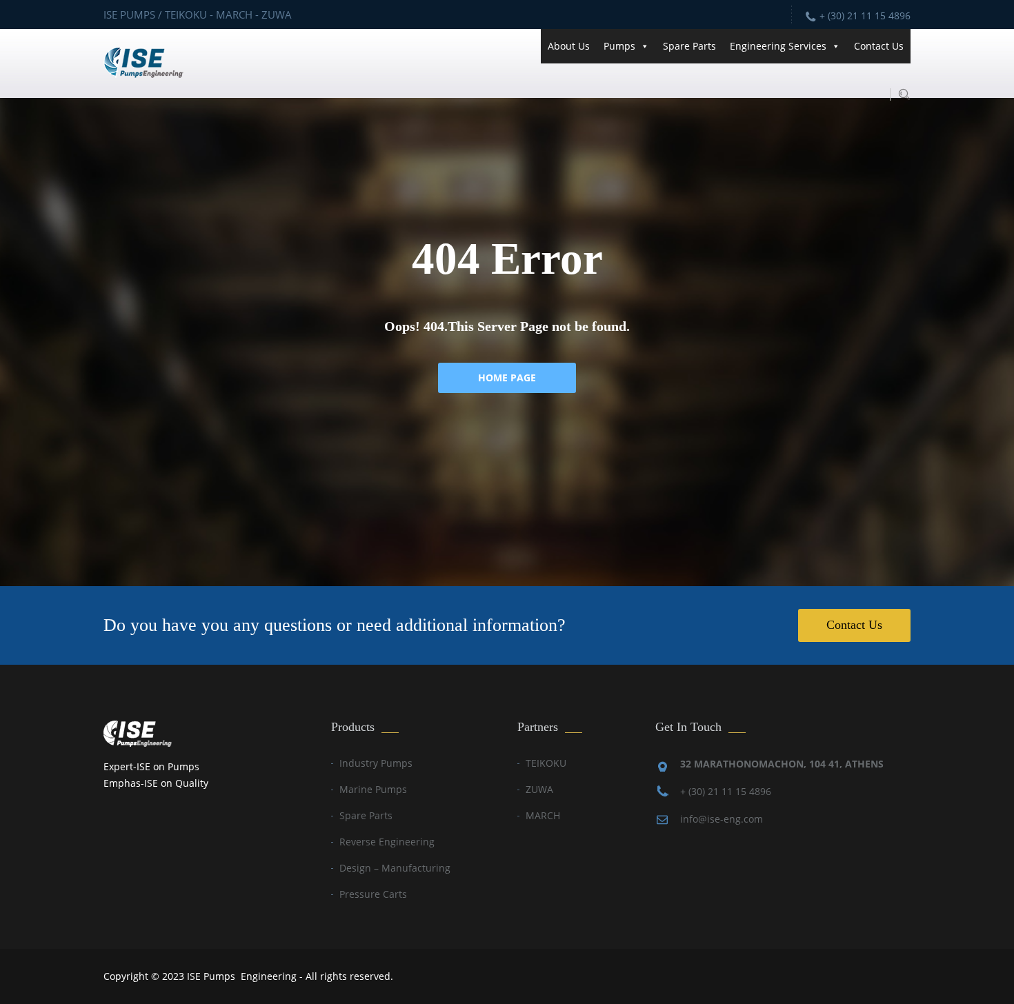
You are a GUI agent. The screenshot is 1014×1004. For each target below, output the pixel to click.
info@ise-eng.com (721, 818)
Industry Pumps (375, 763)
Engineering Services (778, 45)
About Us (569, 45)
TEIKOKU (546, 763)
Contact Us (879, 45)
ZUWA (539, 789)
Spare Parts (689, 45)
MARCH (543, 815)
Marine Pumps (373, 789)
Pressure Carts (373, 894)
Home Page (507, 377)
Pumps (619, 45)
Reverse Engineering (387, 841)
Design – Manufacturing (394, 867)
